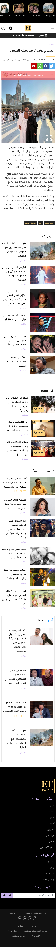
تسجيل (7, 895)
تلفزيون (51, 830)
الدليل (41, 36)
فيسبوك (50, 862)
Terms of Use (37, 936)
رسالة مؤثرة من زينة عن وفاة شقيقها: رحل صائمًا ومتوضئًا (15, 574)
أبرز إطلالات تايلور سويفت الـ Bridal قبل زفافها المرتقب (16, 426)
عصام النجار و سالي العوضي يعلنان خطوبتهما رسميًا (15, 340)
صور (52, 818)
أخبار (52, 806)
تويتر (52, 868)
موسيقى (22, 308)
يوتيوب (20, 918)
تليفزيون (24, 459)
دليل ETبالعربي (47, 848)
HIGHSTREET (30, 36)
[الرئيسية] (28, 28)
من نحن (33, 926)
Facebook (35, 918)
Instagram (30, 918)
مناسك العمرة (30, 223)
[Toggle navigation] (52, 28)
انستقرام (50, 874)
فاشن (52, 842)
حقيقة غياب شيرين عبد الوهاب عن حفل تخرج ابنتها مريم (15, 504)
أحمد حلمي (49, 223)
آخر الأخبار (13, 36)
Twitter (25, 918)
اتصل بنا (21, 926)
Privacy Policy (12, 931)
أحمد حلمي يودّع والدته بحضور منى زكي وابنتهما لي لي (14, 553)
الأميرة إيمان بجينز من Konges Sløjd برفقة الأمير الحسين (15, 707)
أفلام (52, 824)
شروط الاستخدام (18, 936)
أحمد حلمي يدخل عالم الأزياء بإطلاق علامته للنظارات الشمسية (15, 483)
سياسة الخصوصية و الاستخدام (35, 931)
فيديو (10, 28)
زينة (40, 223)
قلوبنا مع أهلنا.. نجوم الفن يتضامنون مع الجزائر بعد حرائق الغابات (17, 739)
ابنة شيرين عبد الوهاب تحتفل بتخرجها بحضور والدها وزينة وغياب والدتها (16, 529)
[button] (52, 66)
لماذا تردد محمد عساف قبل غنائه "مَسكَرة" (17, 361)
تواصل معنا (49, 880)
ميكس (51, 45)
